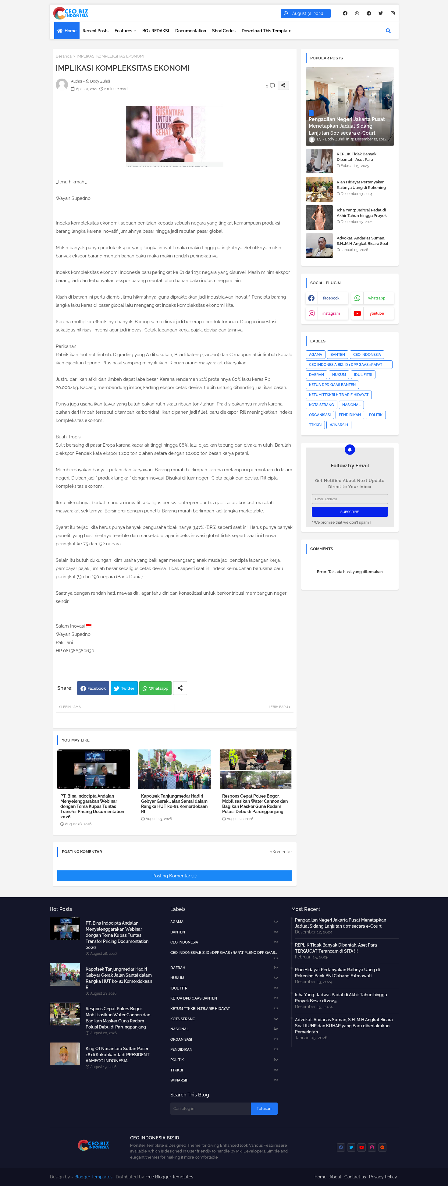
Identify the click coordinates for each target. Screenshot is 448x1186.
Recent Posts (95, 30)
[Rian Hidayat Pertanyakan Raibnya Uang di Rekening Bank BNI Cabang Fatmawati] (319, 189)
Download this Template (266, 30)
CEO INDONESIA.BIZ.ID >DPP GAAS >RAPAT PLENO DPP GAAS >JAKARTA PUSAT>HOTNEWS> (345, 366)
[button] (388, 31)
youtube (377, 313)
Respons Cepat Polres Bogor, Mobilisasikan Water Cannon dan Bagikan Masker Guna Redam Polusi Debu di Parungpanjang (255, 804)
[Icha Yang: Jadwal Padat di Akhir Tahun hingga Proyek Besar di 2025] (319, 217)
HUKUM (339, 375)
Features (123, 30)
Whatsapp (158, 688)
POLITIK (375, 415)
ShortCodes (224, 30)
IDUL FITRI (363, 375)
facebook (331, 298)
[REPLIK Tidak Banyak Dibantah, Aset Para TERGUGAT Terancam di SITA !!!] (319, 161)
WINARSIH (339, 425)
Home (70, 30)
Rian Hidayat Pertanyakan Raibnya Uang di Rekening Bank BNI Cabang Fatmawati (363, 187)
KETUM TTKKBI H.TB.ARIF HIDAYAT (338, 395)
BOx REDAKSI (155, 30)
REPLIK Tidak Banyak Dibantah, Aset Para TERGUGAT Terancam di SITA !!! (364, 162)
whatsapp (377, 298)
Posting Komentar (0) (174, 876)
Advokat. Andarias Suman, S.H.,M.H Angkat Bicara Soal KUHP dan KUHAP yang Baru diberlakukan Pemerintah (364, 246)
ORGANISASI (320, 415)
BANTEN (337, 354)
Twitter (127, 688)
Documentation (190, 30)
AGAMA (315, 354)
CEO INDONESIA (367, 354)
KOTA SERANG (321, 405)
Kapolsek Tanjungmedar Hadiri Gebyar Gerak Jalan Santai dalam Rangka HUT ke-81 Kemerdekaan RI (174, 804)
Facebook (96, 688)
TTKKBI (315, 425)
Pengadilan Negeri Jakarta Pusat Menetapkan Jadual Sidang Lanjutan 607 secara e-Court (340, 923)
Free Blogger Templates (169, 1176)
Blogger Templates (93, 1176)
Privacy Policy (383, 1176)
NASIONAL (351, 405)
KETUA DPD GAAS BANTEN (332, 385)
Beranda (64, 56)
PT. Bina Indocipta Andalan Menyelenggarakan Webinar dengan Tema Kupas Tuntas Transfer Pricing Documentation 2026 (92, 806)
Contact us (355, 1176)
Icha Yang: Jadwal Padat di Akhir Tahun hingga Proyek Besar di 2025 (362, 215)
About (335, 1176)
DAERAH (316, 375)
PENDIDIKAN (350, 415)
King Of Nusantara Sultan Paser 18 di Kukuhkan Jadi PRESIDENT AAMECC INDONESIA (118, 1054)
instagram (331, 313)
